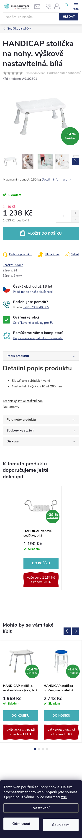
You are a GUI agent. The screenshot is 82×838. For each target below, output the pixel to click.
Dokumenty (11, 407)
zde (64, 797)
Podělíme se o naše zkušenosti (33, 292)
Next (75, 631)
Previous (67, 631)
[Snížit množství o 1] (75, 219)
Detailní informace (54, 179)
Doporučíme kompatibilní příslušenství (38, 338)
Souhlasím (60, 824)
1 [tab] (35, 749)
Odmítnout (21, 823)
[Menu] (76, 6)
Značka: (13, 265)
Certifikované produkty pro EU (33, 323)
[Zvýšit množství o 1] (75, 213)
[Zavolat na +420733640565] (48, 6)
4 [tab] (47, 749)
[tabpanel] (41, 538)
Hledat (69, 17)
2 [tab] (39, 749)
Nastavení (41, 807)
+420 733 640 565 (36, 307)
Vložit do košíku (45, 233)
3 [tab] (43, 749)
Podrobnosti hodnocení (63, 73)
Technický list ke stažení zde (23, 401)
